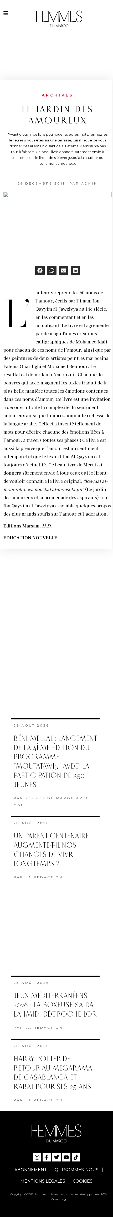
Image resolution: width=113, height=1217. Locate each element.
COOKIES (83, 1181)
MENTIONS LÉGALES (42, 1181)
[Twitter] (56, 1157)
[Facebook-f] (47, 1157)
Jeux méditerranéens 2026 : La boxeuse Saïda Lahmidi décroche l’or (55, 1005)
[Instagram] (37, 1157)
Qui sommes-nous (77, 1169)
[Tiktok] (76, 1157)
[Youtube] (66, 1157)
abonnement (30, 1169)
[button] (40, 270)
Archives (58, 95)
